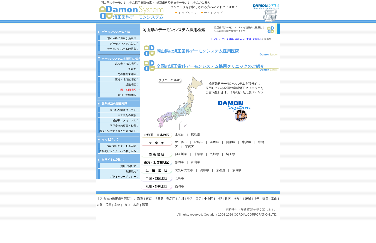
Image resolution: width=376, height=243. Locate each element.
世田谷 (159, 198)
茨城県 (214, 154)
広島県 (179, 178)
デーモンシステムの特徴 (121, 48)
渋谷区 (214, 142)
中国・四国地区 (254, 39)
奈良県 (236, 170)
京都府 (220, 170)
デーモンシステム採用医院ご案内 (121, 58)
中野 (219, 198)
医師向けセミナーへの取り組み (117, 151)
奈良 (127, 204)
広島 (136, 204)
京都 (117, 204)
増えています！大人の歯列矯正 (117, 130)
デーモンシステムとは (123, 43)
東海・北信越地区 (125, 79)
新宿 (228, 198)
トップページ (187, 13)
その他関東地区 (127, 74)
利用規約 (131, 171)
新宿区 (189, 146)
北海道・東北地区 (125, 63)
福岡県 (179, 186)
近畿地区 (131, 84)
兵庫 (108, 204)
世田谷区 (181, 142)
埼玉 (257, 198)
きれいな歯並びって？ (123, 110)
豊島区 (198, 142)
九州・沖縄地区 (127, 95)
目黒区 (230, 142)
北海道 (179, 134)
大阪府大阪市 (184, 170)
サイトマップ (213, 13)
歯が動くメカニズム (124, 120)
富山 (274, 198)
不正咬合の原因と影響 (123, 125)
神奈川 (237, 198)
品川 (181, 198)
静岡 (265, 198)
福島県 (195, 134)
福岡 (145, 204)
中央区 (246, 142)
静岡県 (179, 162)
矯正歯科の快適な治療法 (121, 38)
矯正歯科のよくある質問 (121, 145)
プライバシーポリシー (123, 176)
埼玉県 (230, 154)
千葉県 (198, 154)
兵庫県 (204, 170)
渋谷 (190, 198)
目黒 (198, 198)
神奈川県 (181, 154)
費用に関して (128, 166)
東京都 (132, 68)
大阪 (100, 204)
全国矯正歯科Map (235, 39)
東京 (149, 198)
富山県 (195, 162)
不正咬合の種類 (127, 115)
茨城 (248, 198)
